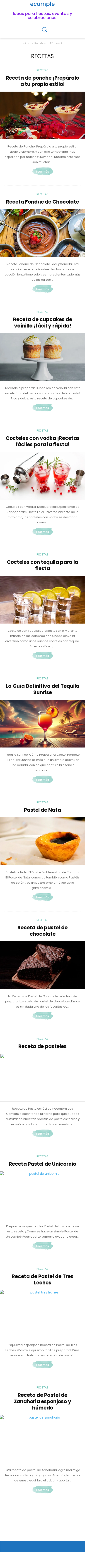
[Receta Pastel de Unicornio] (42, 1195)
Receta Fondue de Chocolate (42, 201)
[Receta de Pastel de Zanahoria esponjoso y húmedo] (42, 1439)
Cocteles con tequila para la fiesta (42, 565)
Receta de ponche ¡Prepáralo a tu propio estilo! (42, 81)
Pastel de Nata (42, 810)
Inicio (26, 43)
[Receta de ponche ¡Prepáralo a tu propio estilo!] (42, 115)
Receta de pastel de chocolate (42, 930)
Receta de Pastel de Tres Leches (42, 1279)
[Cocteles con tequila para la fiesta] (42, 600)
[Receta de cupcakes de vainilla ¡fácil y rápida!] (42, 357)
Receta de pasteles (42, 1046)
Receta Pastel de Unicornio (42, 1164)
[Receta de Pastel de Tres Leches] (42, 1314)
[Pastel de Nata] (42, 841)
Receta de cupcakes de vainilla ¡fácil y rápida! (42, 322)
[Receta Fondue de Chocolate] (42, 233)
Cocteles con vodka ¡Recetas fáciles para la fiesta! (43, 441)
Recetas (40, 43)
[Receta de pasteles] (42, 1077)
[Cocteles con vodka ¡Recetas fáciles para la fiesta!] (42, 476)
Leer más (42, 171)
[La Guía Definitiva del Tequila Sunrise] (42, 724)
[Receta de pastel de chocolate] (42, 965)
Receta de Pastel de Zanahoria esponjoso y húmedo (42, 1401)
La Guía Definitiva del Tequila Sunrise (42, 689)
